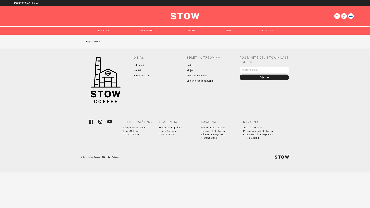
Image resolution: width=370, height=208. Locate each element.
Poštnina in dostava (197, 75)
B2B (228, 30)
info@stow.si (113, 157)
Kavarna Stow (141, 75)
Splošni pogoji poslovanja (200, 80)
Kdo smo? (139, 65)
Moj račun (192, 70)
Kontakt (138, 70)
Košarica (191, 65)
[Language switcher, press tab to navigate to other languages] (351, 16)
